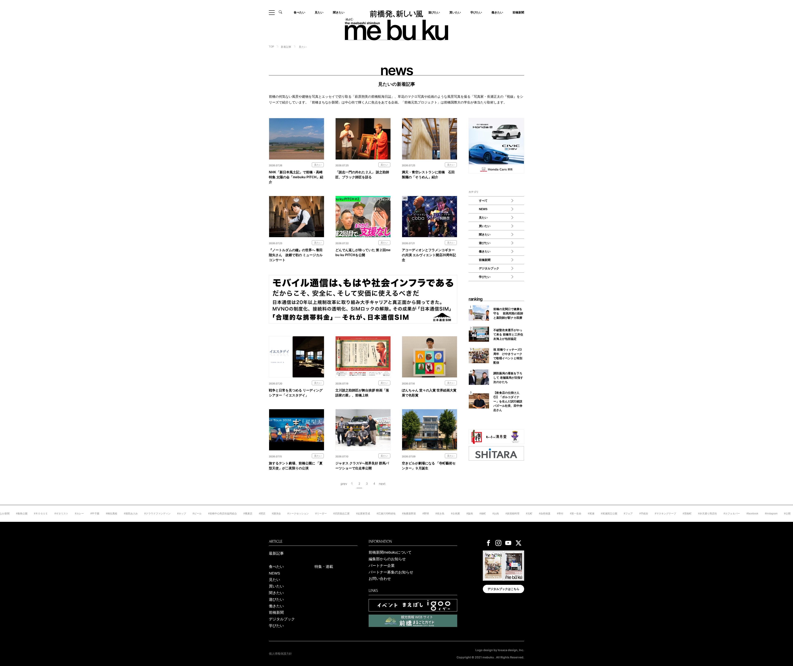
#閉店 (236, 513)
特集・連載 (324, 567)
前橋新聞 (518, 12)
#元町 (503, 513)
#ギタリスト (35, 513)
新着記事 (286, 46)
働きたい (497, 12)
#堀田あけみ (105, 513)
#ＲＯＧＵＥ (15, 513)
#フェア (602, 513)
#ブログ (775, 513)
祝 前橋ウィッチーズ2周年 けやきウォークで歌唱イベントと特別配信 (507, 356)
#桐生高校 (85, 513)
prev (344, 484)
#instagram (745, 513)
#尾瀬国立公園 (583, 513)
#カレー (53, 513)
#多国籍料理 (486, 513)
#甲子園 (68, 513)
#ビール (170, 513)
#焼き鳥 (413, 513)
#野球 (399, 513)
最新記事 (276, 553)
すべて (483, 200)
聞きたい (338, 12)
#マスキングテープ (639, 513)
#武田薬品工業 (315, 513)
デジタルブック (489, 268)
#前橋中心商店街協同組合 (196, 513)
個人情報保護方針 (280, 653)
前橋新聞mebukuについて (390, 552)
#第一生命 (549, 513)
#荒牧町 (660, 513)
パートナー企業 (382, 566)
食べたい (299, 12)
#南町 (456, 513)
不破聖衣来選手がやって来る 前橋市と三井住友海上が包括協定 (508, 334)
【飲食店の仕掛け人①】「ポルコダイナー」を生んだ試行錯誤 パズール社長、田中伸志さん (508, 401)
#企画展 (429, 513)
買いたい (455, 12)
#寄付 (534, 513)
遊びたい (484, 243)
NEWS (483, 209)
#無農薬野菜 (383, 513)
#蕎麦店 (221, 513)
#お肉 (469, 513)
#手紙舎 (617, 513)
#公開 (761, 513)
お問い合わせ (380, 579)
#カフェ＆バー (705, 513)
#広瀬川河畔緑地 (359, 513)
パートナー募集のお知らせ (391, 572)
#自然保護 (518, 513)
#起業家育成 (337, 513)
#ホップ (155, 513)
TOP (271, 46)
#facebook (726, 513)
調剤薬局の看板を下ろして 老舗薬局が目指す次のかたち (508, 378)
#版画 (443, 513)
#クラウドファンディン (131, 513)
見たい (319, 12)
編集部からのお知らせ (387, 559)
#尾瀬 (565, 513)
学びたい (476, 12)
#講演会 (250, 513)
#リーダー (294, 513)
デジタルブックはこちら (503, 589)
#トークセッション (272, 513)
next (382, 484)
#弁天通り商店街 (681, 513)
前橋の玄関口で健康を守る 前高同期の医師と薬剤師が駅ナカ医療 (508, 313)
